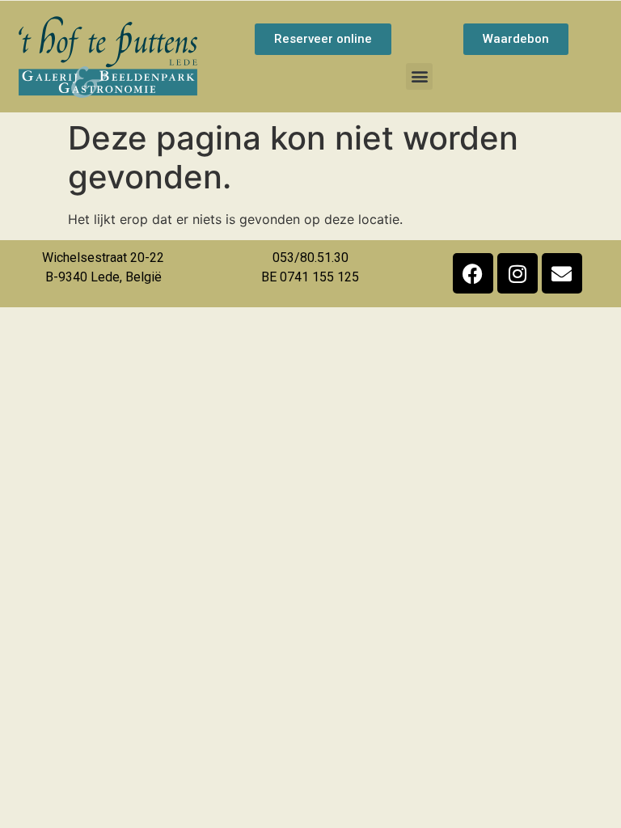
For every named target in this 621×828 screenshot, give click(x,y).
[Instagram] (517, 273)
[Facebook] (473, 273)
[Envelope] (562, 273)
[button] (419, 76)
